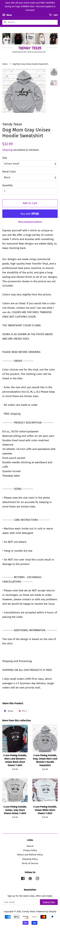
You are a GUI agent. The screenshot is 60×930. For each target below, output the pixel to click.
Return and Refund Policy (30, 854)
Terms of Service (30, 863)
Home (5, 64)
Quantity (7, 185)
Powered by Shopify (46, 911)
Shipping (7, 149)
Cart (55, 15)
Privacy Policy (30, 850)
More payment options (30, 221)
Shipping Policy (30, 859)
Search (30, 846)
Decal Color (9, 171)
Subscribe (49, 902)
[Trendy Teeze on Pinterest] (30, 879)
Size (4, 157)
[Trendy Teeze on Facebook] (23, 879)
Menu (9, 15)
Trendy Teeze (28, 911)
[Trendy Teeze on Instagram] (37, 879)
